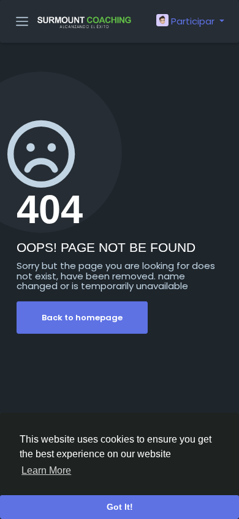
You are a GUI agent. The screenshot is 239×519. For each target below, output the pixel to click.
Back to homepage (82, 317)
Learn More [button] (46, 470)
